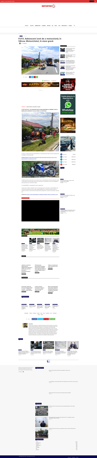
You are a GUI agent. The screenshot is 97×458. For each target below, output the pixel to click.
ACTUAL (26, 25)
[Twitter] (32, 77)
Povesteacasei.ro (25, 296)
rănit (51, 313)
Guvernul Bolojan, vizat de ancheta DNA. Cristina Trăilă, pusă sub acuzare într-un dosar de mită (63, 381)
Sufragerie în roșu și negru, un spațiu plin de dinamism (40, 306)
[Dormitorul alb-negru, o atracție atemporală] (48, 301)
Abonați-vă (73, 164)
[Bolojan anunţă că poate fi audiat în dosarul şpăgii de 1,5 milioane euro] (41, 375)
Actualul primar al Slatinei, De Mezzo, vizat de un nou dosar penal (67, 196)
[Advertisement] (48, 17)
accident (31, 313)
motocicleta (47, 313)
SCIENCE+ (70, 25)
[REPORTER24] (48, 6)
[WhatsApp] (37, 77)
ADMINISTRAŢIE (37, 25)
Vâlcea (49, 153)
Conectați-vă (73, 159)
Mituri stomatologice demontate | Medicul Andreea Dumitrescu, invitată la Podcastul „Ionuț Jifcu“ (53, 289)
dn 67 (44, 313)
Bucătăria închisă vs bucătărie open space (56, 306)
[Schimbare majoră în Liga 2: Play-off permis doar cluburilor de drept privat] (62, 73)
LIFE (52, 25)
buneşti (38, 313)
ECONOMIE (44, 25)
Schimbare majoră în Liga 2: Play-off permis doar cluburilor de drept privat (70, 73)
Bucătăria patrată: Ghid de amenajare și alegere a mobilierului (25, 307)
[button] (74, 25)
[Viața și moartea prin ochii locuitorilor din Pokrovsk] (53, 261)
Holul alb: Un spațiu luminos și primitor (32, 306)
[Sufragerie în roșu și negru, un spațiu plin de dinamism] (40, 301)
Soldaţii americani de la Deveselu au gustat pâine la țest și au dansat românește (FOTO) (62, 428)
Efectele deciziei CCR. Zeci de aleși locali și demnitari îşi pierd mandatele (60, 392)
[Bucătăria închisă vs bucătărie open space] (56, 301)
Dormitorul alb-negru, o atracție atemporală (47, 306)
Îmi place (74, 154)
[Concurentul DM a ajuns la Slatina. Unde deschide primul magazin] (67, 174)
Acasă (19, 33)
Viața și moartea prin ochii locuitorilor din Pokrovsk (53, 266)
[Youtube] (23, 372)
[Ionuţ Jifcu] (20, 43)
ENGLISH (54, 243)
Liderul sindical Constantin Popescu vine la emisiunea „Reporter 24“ (39, 288)
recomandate (54, 313)
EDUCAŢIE (48, 25)
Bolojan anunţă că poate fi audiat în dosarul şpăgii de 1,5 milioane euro (59, 370)
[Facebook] (30, 77)
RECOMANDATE (37, 272)
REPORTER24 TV (64, 25)
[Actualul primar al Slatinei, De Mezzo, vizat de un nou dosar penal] (67, 189)
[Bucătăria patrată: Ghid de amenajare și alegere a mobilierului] (25, 301)
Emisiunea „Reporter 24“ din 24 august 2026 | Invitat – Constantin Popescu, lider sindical (27, 288)
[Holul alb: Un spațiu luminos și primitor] (32, 301)
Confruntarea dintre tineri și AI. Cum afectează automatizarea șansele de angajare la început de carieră (32, 247)
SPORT (56, 25)
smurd (39, 314)
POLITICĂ (31, 25)
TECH (59, 25)
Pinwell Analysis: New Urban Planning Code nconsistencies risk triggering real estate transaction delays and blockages (56, 248)
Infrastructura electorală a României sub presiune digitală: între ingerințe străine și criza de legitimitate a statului (40, 268)
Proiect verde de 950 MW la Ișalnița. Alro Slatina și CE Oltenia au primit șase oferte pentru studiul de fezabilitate (25, 247)
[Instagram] (20, 372)
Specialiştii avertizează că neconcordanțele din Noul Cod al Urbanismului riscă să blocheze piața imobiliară (48, 247)
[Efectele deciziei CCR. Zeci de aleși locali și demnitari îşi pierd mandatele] (41, 397)
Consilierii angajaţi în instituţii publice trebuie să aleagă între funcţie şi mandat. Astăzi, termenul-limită (67, 211)
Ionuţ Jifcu (25, 43)
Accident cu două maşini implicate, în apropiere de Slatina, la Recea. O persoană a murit (42, 194)
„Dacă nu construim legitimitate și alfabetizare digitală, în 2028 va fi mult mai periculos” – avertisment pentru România (27, 268)
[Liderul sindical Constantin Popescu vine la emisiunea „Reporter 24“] (40, 282)
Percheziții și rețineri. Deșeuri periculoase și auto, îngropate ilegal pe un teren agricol (40, 246)
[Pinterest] (35, 77)
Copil (41, 313)
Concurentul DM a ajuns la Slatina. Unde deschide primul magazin (67, 181)
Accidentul (23, 153)
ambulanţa (34, 313)
